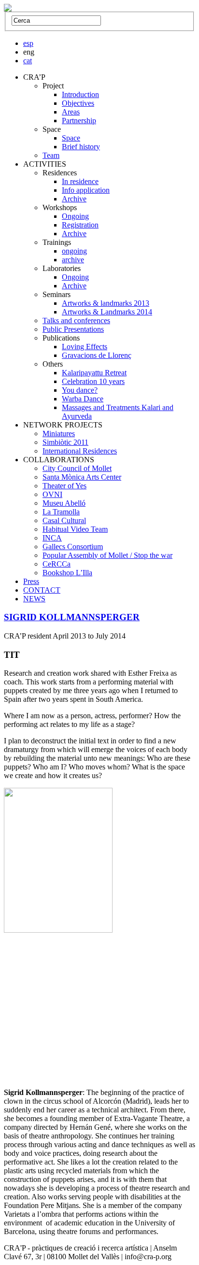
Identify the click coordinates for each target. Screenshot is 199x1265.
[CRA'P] (8, 9)
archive (73, 260)
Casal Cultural (64, 520)
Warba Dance (82, 399)
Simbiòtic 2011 (65, 442)
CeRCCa (57, 564)
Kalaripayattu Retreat (94, 373)
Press (31, 581)
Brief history (81, 146)
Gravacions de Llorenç (96, 355)
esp (28, 43)
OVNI (52, 494)
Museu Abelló (64, 503)
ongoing (74, 251)
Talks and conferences (76, 320)
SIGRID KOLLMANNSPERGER (72, 617)
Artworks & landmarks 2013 (105, 303)
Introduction (80, 94)
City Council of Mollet (77, 468)
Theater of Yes (64, 486)
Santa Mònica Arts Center (82, 477)
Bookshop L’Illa (67, 573)
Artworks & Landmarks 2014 (107, 312)
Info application (86, 190)
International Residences (80, 451)
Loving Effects (84, 346)
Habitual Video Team (75, 529)
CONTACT (41, 590)
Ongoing (75, 216)
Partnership (79, 120)
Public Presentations (73, 329)
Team (51, 155)
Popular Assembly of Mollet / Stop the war (107, 555)
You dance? (80, 390)
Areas (71, 112)
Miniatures (59, 433)
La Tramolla (61, 512)
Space (71, 138)
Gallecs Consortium (73, 546)
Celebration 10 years (93, 381)
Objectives (78, 103)
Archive (74, 199)
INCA (52, 538)
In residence (80, 181)
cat (27, 61)
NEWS (34, 599)
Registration (80, 225)
